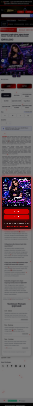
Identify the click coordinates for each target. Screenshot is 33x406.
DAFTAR (16, 217)
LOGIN (16, 211)
